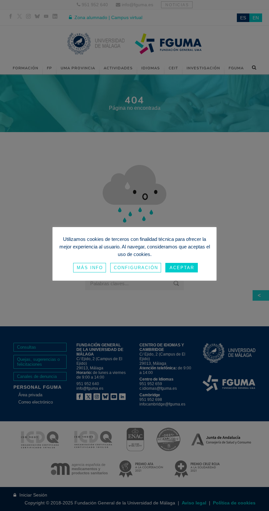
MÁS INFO (90, 267)
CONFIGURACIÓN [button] (136, 267)
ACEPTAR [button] (182, 267)
